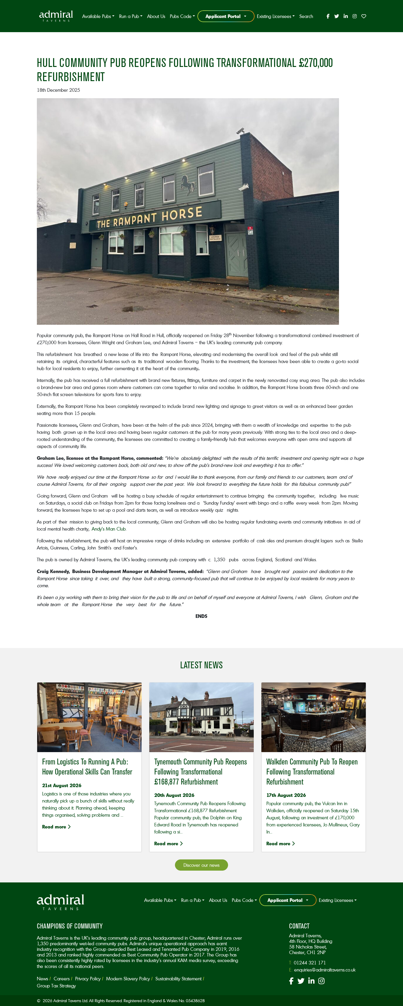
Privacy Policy (88, 979)
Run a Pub (129, 16)
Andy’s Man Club (109, 529)
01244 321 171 (310, 963)
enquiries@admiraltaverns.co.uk (325, 970)
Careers (62, 979)
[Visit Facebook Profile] (328, 16)
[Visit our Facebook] (291, 982)
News (42, 979)
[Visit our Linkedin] (311, 982)
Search (306, 16)
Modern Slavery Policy (128, 979)
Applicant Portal (223, 16)
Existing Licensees (274, 16)
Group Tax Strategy (56, 986)
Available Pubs (96, 16)
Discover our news (201, 865)
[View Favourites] (362, 16)
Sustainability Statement (178, 979)
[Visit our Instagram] (321, 982)
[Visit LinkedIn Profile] (345, 16)
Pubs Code (180, 16)
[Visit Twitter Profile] (336, 16)
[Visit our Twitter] (300, 982)
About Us (156, 16)
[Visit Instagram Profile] (354, 16)
